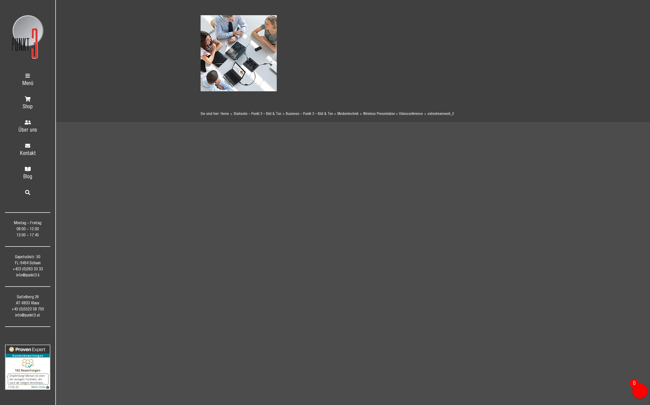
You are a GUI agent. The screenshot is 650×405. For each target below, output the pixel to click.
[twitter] (23, 337)
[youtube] (41, 337)
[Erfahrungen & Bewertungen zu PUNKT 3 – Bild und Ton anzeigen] (27, 367)
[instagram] (32, 337)
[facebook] (14, 337)
